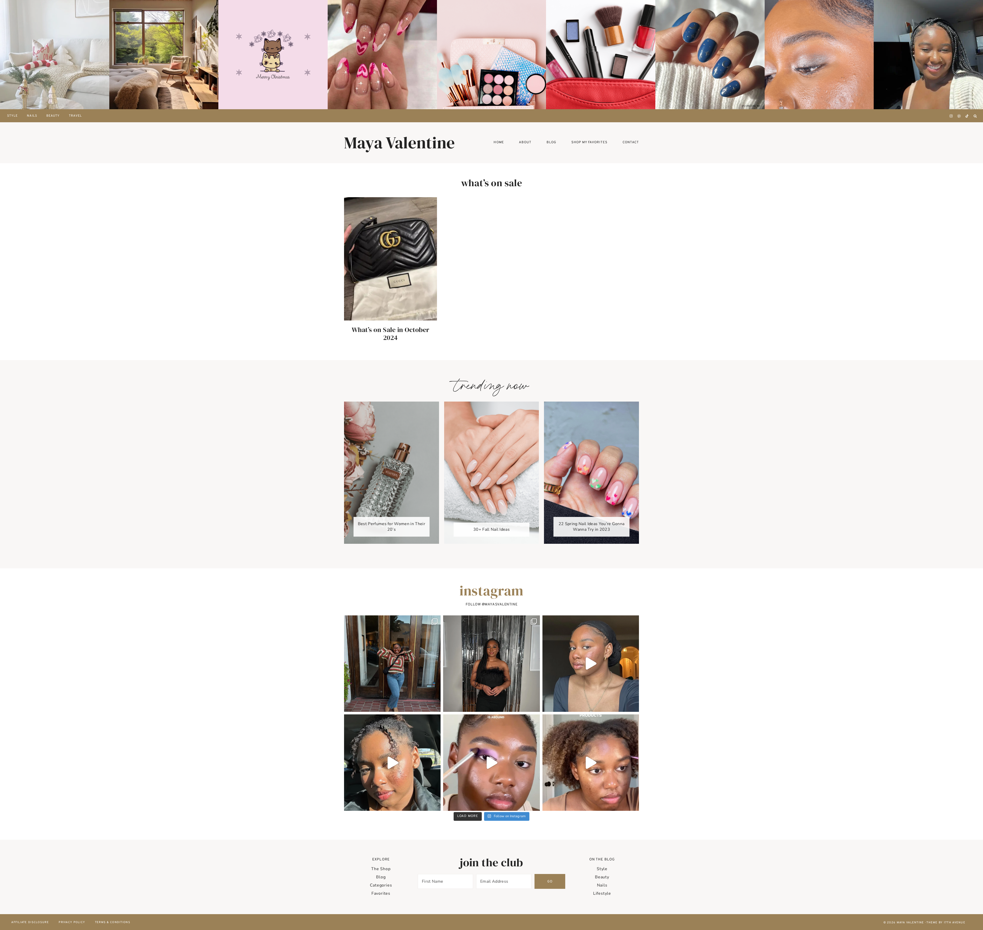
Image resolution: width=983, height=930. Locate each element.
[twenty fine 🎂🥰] (491, 663)
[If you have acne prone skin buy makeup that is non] (590, 762)
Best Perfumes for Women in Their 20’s (391, 526)
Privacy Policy (72, 922)
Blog (381, 877)
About (525, 142)
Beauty (53, 116)
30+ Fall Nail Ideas (491, 529)
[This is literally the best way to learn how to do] (491, 762)
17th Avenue (954, 922)
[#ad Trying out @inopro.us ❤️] (590, 663)
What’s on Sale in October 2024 (390, 333)
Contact (631, 142)
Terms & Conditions (112, 922)
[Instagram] (951, 116)
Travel (75, 116)
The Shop (380, 869)
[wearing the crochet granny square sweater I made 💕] (392, 663)
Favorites (380, 893)
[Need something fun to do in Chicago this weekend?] (392, 762)
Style (602, 869)
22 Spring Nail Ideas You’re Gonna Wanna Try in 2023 (592, 526)
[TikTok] (967, 116)
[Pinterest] (959, 116)
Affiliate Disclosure (30, 922)
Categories (381, 885)
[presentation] (54, 54)
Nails (32, 116)
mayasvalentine (501, 604)
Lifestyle (602, 893)
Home (499, 142)
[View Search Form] (975, 116)
